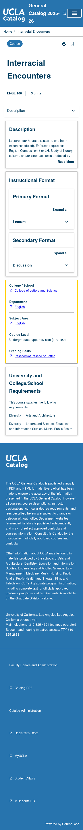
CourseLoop (70, 824)
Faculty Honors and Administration (33, 665)
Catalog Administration (25, 710)
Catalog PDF (24, 687)
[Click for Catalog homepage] (14, 15)
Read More (66, 161)
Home (8, 31)
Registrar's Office (27, 733)
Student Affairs (25, 778)
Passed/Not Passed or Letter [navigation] (35, 356)
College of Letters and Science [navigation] (36, 290)
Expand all (60, 209)
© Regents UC (25, 801)
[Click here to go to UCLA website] (17, 461)
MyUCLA (21, 755)
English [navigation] (20, 306)
